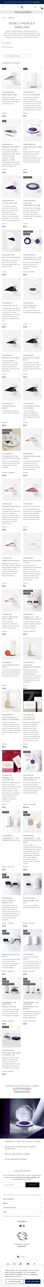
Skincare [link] (11, 17)
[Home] (22, 7)
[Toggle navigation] (3, 7)
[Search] (35, 7)
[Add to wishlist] (19, 68)
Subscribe (32, 1185)
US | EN (22, 1257)
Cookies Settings (15, 1281)
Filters (7, 43)
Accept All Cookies (32, 1281)
